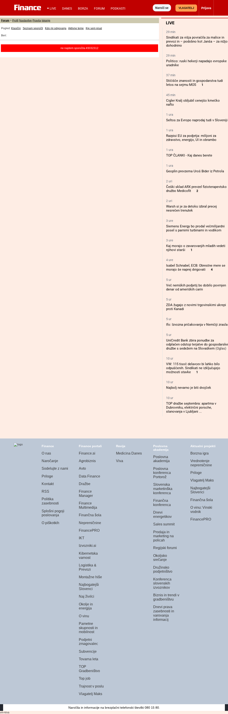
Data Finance (89, 476)
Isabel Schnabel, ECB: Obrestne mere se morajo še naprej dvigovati (195, 267)
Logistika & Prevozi (87, 567)
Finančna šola (90, 515)
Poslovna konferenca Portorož (162, 473)
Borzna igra (199, 453)
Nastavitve (25, 20)
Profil (15, 20)
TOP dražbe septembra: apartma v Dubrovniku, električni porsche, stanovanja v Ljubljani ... (191, 407)
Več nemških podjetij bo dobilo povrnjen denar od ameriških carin (196, 287)
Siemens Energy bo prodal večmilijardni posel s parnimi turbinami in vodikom (195, 228)
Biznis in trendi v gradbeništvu (166, 597)
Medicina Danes (129, 453)
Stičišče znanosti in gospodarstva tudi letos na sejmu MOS (194, 83)
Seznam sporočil (33, 28)
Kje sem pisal (94, 28)
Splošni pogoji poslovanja (53, 513)
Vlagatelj (186, 8)
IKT (81, 538)
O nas (46, 453)
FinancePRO (89, 530)
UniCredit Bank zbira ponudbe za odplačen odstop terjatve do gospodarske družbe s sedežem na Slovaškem (197, 344)
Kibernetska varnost (88, 555)
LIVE (53, 8)
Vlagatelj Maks (90, 694)
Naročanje (50, 461)
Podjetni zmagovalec (88, 642)
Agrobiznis (87, 461)
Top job (84, 678)
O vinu (84, 616)
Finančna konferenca (162, 503)
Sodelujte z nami (55, 468)
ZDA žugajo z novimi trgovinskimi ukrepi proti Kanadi (196, 307)
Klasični (16, 28)
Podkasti (118, 8)
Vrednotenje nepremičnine (201, 463)
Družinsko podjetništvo (162, 570)
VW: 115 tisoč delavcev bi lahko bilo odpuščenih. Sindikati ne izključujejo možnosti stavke (193, 368)
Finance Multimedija (88, 505)
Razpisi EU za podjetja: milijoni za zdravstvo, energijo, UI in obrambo (191, 138)
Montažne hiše (90, 577)
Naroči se (162, 8)
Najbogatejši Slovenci (89, 587)
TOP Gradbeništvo (89, 669)
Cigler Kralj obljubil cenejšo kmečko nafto (193, 103)
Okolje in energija (86, 606)
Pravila (37, 20)
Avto (82, 468)
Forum (99, 8)
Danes (67, 8)
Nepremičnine (90, 523)
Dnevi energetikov (162, 514)
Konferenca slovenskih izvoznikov (162, 583)
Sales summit (164, 524)
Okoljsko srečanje (160, 558)
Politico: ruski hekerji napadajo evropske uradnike (196, 63)
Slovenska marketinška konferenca (162, 489)
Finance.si (87, 453)
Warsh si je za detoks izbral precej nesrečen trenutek (191, 208)
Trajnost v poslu (91, 686)
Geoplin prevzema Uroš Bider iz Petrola (195, 171)
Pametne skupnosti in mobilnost (88, 628)
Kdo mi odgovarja (55, 28)
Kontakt (48, 484)
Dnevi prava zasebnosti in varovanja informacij (163, 613)
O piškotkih (50, 523)
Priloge (47, 476)
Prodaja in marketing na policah (163, 536)
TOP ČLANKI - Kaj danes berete (189, 155)
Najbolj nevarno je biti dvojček (188, 388)
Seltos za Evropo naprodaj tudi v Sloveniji (197, 120)
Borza (83, 8)
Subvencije (88, 651)
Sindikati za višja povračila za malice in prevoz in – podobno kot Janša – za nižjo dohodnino (197, 41)
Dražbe (84, 484)
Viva (119, 461)
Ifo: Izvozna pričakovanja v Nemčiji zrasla (197, 325)
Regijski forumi (165, 548)
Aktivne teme (76, 28)
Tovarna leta (88, 659)
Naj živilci (86, 596)
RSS (45, 491)
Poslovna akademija (161, 459)
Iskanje (46, 20)
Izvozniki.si (87, 545)
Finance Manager (86, 494)
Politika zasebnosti (50, 501)
